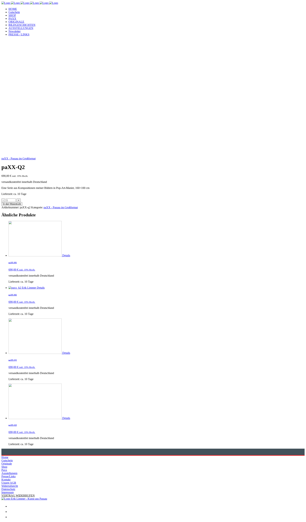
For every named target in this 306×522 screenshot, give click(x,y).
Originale (6, 463)
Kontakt (5, 479)
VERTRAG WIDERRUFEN (18, 495)
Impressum (7, 492)
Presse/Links (8, 476)
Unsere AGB (8, 482)
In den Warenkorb (12, 204)
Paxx (4, 470)
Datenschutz (8, 489)
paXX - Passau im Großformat (18, 158)
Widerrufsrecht (9, 485)
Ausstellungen (9, 473)
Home (4, 457)
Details (66, 255)
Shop (4, 466)
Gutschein (7, 460)
